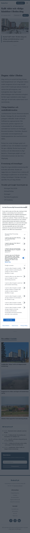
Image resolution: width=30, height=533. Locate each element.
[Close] (26, 207)
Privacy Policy (24, 325)
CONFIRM (9, 320)
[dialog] (15, 266)
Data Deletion (5, 325)
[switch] (24, 238)
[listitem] (15, 234)
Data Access (15, 325)
